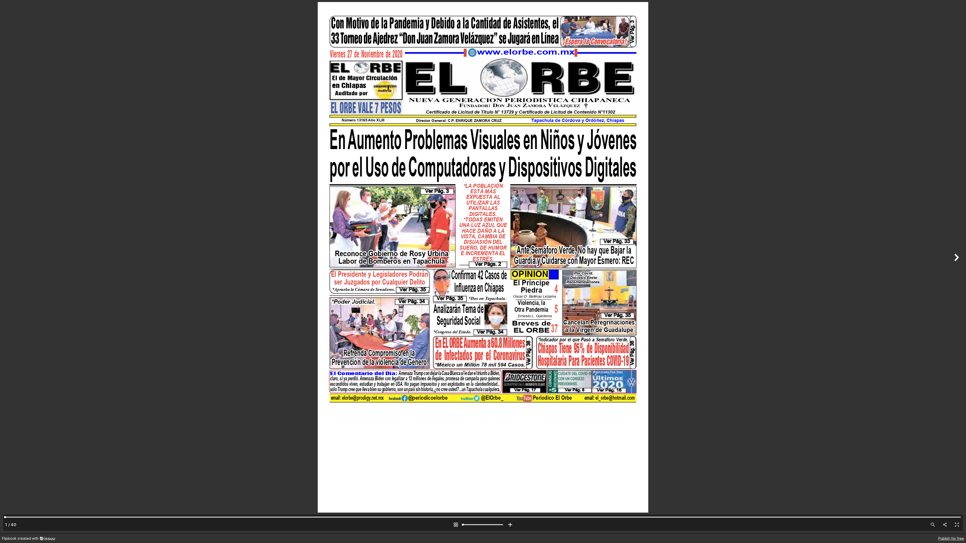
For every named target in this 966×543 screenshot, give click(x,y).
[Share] (945, 525)
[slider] (483, 524)
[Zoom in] (510, 525)
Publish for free (951, 538)
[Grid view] (456, 525)
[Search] (933, 525)
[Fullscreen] (957, 525)
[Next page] (956, 267)
